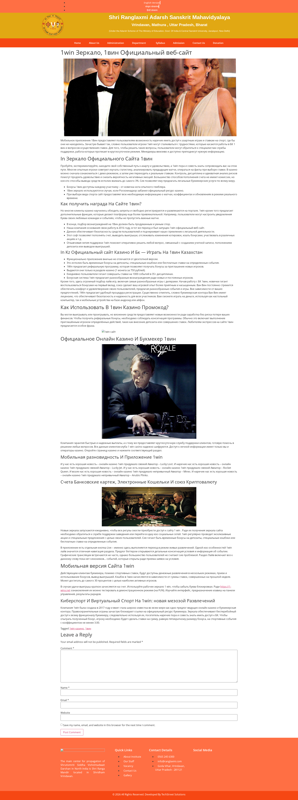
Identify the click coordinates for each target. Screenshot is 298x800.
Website (65, 712)
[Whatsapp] (220, 759)
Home (77, 42)
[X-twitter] (197, 767)
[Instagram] (232, 759)
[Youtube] (197, 759)
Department (139, 42)
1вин (88, 628)
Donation (218, 42)
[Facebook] (209, 759)
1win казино (76, 628)
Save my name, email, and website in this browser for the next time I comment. (109, 725)
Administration (115, 42)
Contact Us (199, 42)
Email (65, 700)
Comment (67, 648)
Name (65, 687)
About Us (94, 42)
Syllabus (160, 42)
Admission (179, 42)
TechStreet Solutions (173, 794)
